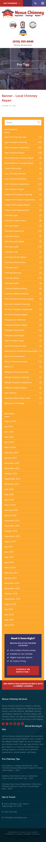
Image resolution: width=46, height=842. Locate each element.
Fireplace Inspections (14, 330)
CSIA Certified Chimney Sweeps (19, 299)
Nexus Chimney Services (15, 361)
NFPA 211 (9, 367)
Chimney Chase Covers (15, 220)
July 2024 (8, 426)
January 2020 (10, 515)
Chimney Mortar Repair (15, 257)
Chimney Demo (11, 226)
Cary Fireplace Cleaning (15, 179)
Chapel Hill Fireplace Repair (17, 205)
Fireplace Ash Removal (14, 320)
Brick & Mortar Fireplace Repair (19, 163)
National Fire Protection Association (21, 351)
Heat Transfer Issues (14, 340)
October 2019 (10, 531)
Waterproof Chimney (14, 403)
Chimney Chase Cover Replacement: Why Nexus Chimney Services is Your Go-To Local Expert (22, 785)
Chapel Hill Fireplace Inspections (19, 200)
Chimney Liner (11, 252)
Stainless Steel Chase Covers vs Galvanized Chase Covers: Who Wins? (19, 777)
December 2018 (11, 583)
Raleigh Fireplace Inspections (18, 382)
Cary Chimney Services (15, 173)
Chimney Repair (11, 278)
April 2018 (9, 625)
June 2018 (9, 614)
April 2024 (9, 442)
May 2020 (9, 494)
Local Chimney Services (15, 346)
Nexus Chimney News (14, 356)
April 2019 (9, 562)
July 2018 (8, 609)
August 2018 (10, 604)
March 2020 (10, 505)
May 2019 (9, 557)
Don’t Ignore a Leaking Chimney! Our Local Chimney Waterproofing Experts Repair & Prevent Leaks (22, 767)
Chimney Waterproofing (15, 288)
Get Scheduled (10, 3)
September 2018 (12, 599)
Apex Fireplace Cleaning (15, 142)
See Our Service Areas (23, 45)
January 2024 (10, 458)
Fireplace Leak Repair (14, 335)
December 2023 (11, 463)
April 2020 (9, 500)
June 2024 (9, 432)
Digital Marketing (31, 836)
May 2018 (9, 620)
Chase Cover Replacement (16, 210)
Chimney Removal (12, 273)
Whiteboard (23, 838)
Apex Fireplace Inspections (17, 147)
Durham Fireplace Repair (16, 314)
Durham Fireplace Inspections (18, 309)
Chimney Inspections (14, 231)
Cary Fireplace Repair (14, 189)
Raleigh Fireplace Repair (15, 387)
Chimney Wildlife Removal (16, 294)
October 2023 (10, 473)
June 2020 (9, 489)
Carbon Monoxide (12, 168)
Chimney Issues (11, 236)
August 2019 (10, 541)
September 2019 (12, 536)
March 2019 (10, 567)
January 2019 (10, 578)
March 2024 (10, 447)
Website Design (13, 836)
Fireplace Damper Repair (16, 325)
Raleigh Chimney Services (16, 372)
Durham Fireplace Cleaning (17, 304)
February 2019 (11, 573)
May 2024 (9, 437)
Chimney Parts (11, 267)
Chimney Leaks (11, 247)
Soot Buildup (10, 393)
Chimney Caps (11, 215)
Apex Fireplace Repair (14, 153)
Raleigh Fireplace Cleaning (16, 377)
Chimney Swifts (11, 283)
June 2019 (9, 552)
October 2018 (10, 594)
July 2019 (8, 547)
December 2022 (11, 484)
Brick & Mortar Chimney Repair (19, 158)
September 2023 (12, 479)
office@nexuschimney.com (16, 817)
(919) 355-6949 (23, 41)
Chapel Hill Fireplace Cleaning (18, 194)
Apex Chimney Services (15, 137)
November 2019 (12, 526)
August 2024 (10, 421)
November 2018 (12, 588)
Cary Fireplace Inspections (16, 184)
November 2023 (12, 468)
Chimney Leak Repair (14, 241)
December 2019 (11, 520)
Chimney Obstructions (15, 262)
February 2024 (11, 452)
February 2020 (11, 510)
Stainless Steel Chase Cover (17, 398)
